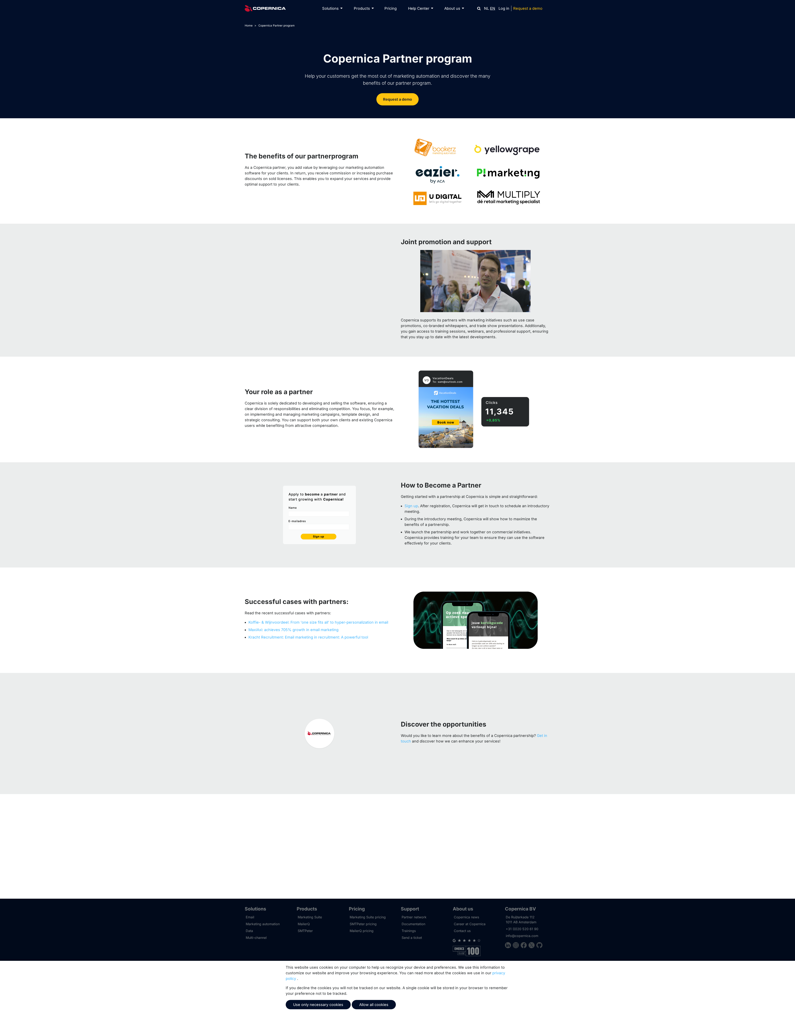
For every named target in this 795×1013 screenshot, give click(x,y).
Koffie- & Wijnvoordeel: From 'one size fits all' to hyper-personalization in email (318, 622)
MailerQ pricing (361, 931)
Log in (504, 8)
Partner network (414, 917)
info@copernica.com (522, 936)
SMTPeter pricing (363, 924)
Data (249, 931)
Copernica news (466, 917)
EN (492, 8)
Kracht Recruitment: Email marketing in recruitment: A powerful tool (308, 637)
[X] (532, 946)
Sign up (411, 506)
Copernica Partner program (276, 25)
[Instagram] (517, 946)
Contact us (462, 931)
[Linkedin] (509, 946)
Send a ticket (412, 938)
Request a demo (527, 8)
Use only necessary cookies (318, 1004)
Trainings (409, 931)
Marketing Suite (310, 917)
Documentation (413, 924)
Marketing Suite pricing (368, 917)
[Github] (539, 946)
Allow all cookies (373, 1004)
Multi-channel (256, 938)
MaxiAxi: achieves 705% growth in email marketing (293, 630)
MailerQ (304, 924)
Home (249, 25)
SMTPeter (305, 931)
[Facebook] (525, 946)
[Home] (265, 8)
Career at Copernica (469, 924)
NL (486, 8)
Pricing (390, 8)
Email (250, 917)
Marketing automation (263, 924)
